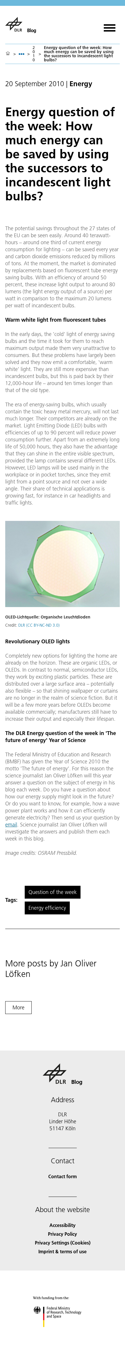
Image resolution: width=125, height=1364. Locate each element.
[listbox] (21, 54)
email (11, 824)
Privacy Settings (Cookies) (62, 1243)
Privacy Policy (62, 1234)
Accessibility (62, 1225)
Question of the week (52, 892)
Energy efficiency (47, 907)
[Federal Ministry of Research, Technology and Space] (62, 1333)
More (18, 1007)
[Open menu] (109, 26)
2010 (34, 54)
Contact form (62, 1176)
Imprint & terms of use (62, 1251)
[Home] (7, 54)
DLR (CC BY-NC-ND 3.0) (39, 625)
